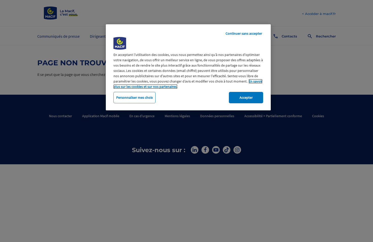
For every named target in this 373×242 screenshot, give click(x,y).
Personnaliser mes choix (134, 97)
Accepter (246, 97)
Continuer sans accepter (244, 33)
